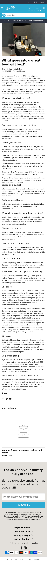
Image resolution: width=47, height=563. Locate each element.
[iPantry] (10, 8)
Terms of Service (34, 559)
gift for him (21, 329)
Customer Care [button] (22, 531)
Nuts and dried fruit (11, 258)
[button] (43, 8)
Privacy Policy (35, 520)
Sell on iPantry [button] (21, 539)
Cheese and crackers (12, 228)
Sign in (42, 2)
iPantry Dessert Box (12, 295)
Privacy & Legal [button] (22, 535)
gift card (25, 342)
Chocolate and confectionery (16, 243)
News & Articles (15, 69)
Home (4, 69)
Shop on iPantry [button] (22, 527)
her (29, 329)
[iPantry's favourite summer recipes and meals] (23, 431)
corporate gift (29, 360)
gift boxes (13, 291)
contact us (15, 369)
